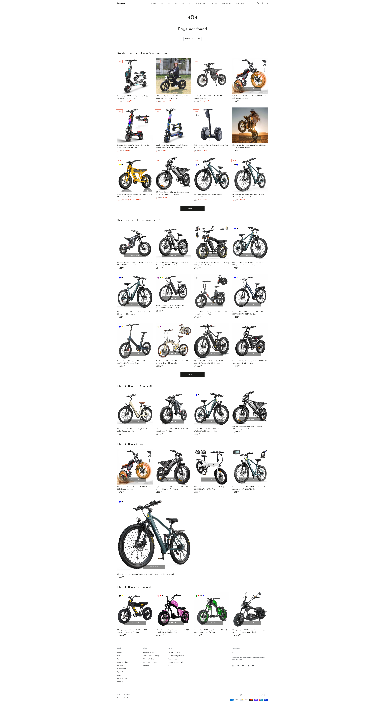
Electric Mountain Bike (176, 662)
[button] (258, 3)
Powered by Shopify (122, 697)
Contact (120, 682)
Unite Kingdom (122, 662)
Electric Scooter (173, 659)
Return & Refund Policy (151, 656)
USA (118, 656)
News (119, 675)
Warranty (146, 665)
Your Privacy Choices (150, 662)
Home (119, 652)
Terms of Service (148, 652)
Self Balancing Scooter (176, 656)
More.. (170, 665)
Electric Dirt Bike (174, 652)
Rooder (124, 695)
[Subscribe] (261, 653)
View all (192, 208)
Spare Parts (121, 672)
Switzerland (121, 669)
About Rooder (122, 678)
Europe (120, 659)
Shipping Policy (148, 659)
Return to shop (192, 39)
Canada (120, 665)
